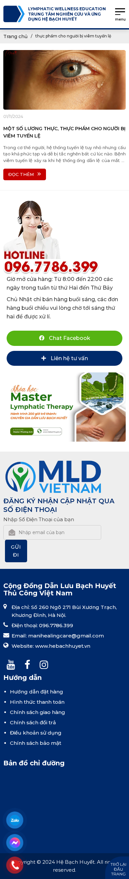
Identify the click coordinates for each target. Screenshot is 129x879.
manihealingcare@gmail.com (66, 635)
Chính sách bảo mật (35, 743)
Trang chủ (15, 36)
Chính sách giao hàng (37, 712)
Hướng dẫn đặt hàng (36, 691)
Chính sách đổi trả (33, 722)
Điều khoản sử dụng (36, 733)
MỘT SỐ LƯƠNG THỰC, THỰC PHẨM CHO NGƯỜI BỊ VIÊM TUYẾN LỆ (64, 132)
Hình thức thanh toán (37, 702)
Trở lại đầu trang (118, 869)
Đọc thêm (21, 174)
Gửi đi (16, 551)
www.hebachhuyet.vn (62, 646)
